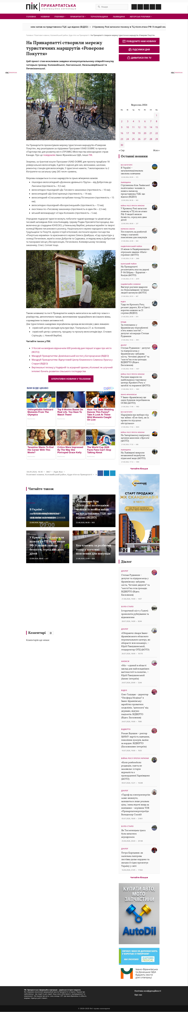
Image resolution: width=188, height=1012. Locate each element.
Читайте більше (139, 468)
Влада (123, 322)
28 (151, 139)
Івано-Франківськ (129, 394)
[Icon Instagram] (140, 7)
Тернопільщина (99, 16)
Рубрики (59, 16)
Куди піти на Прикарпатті (79, 35)
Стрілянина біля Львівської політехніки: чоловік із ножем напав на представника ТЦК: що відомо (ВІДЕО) (94, 509)
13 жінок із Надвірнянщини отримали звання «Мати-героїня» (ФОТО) (135, 252)
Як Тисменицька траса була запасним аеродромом (133, 833)
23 (122, 139)
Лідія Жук (58, 471)
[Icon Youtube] (158, 7)
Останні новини (134, 156)
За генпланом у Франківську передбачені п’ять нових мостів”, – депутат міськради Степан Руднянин (135, 331)
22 (156, 133)
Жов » (156, 150)
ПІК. (91, 155)
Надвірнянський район (131, 246)
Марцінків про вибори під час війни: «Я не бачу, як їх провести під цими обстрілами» (135, 419)
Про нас (138, 994)
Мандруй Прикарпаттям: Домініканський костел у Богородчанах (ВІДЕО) (70, 355)
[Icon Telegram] (152, 7)
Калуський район (129, 264)
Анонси (125, 661)
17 (127, 133)
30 (122, 144)
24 (127, 139)
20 (145, 133)
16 (122, 133)
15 (156, 127)
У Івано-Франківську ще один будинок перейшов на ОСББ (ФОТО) (135, 400)
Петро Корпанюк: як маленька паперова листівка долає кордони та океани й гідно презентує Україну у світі (135, 859)
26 (139, 139)
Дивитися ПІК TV (141, 57)
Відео (123, 302)
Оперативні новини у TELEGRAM (71, 378)
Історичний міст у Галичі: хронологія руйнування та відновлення (135, 614)
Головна (31, 16)
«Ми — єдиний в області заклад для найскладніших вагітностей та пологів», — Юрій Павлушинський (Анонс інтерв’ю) (135, 672)
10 (127, 127)
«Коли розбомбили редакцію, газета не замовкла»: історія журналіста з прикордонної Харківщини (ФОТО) (135, 770)
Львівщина (119, 16)
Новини (45, 16)
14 (151, 127)
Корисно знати (128, 229)
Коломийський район (59, 35)
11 (133, 127)
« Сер (122, 150)
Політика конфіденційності (147, 991)
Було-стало (127, 606)
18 (133, 133)
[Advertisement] (66, 598)
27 (145, 139)
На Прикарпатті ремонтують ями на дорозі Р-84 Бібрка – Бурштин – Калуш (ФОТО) (135, 270)
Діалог (124, 345)
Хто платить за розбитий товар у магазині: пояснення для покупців (93, 549)
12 (139, 127)
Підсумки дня (141, 49)
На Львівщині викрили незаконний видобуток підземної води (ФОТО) (133, 455)
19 (139, 133)
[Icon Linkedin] (146, 7)
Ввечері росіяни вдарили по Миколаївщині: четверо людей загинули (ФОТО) (135, 290)
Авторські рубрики (140, 16)
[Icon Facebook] (134, 7)
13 (145, 127)
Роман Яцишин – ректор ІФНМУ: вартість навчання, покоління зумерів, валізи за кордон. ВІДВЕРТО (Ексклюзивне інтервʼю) (135, 740)
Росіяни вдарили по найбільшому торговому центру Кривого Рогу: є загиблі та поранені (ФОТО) (135, 381)
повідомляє (49, 155)
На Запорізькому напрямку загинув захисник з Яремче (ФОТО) (135, 438)
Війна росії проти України (133, 206)
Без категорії (126, 165)
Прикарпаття (77, 16)
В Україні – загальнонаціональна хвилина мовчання (44, 513)
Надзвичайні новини (131, 284)
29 (156, 139)
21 (151, 133)
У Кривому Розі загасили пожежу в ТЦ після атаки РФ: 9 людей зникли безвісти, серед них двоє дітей (121, 26)
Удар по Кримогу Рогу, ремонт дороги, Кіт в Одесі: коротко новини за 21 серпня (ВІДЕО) (135, 308)
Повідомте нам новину (141, 41)
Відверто (125, 729)
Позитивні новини (42, 35)
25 (133, 139)
